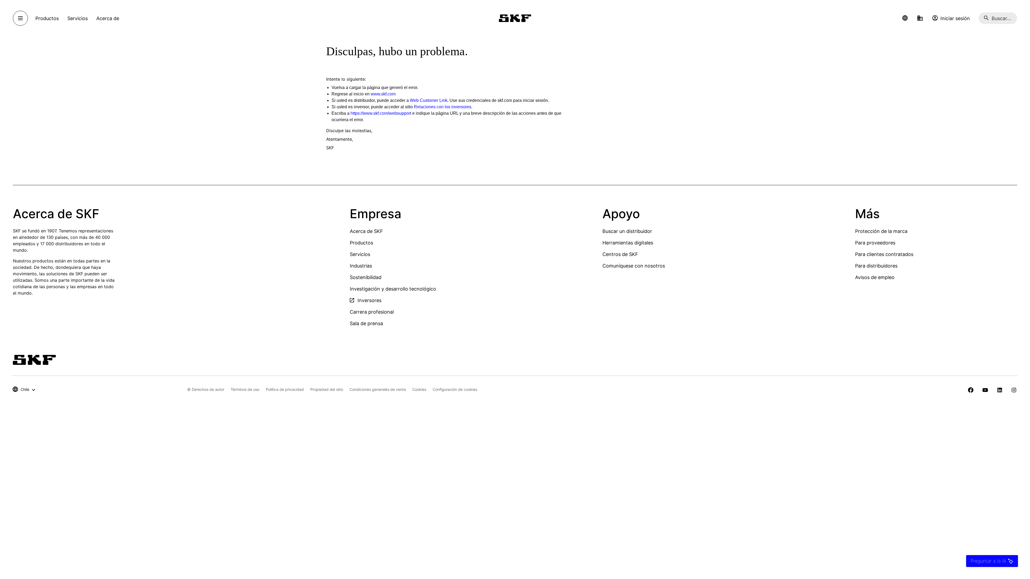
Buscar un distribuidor (627, 231)
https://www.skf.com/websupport (381, 113)
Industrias (361, 266)
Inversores (368, 300)
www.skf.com (383, 94)
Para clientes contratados (884, 254)
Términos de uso (245, 389)
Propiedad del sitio (326, 389)
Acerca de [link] (107, 18)
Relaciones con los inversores (442, 107)
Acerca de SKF (366, 231)
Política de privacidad (285, 389)
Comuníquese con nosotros (633, 266)
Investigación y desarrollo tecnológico (393, 289)
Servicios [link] (77, 18)
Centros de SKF (620, 254)
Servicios (360, 254)
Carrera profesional (372, 312)
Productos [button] (47, 18)
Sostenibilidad (365, 277)
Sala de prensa (366, 323)
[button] (905, 18)
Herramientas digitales (627, 243)
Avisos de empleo (875, 277)
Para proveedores (875, 243)
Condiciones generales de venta (378, 389)
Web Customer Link (428, 100)
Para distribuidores (876, 266)
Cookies (419, 389)
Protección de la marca (881, 231)
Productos (361, 243)
